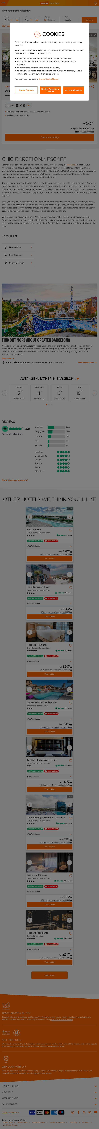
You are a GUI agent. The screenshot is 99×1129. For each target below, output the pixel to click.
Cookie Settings (26, 90)
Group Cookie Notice (48, 79)
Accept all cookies (73, 90)
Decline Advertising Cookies (50, 90)
